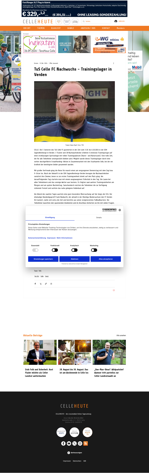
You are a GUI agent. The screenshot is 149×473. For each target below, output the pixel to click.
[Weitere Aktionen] (113, 63)
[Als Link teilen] (46, 284)
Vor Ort (37, 276)
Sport (47, 276)
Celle (42, 276)
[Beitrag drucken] (51, 284)
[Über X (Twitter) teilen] (40, 284)
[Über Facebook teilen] (35, 284)
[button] (71, 28)
